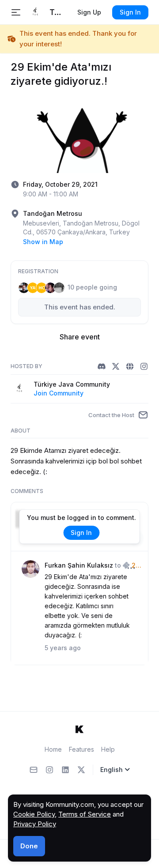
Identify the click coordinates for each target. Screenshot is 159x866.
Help (108, 749)
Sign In (130, 12)
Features (81, 749)
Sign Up (89, 12)
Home (53, 749)
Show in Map (43, 241)
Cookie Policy (34, 814)
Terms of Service (84, 814)
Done (29, 846)
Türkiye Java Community (72, 384)
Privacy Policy (34, 824)
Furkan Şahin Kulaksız (79, 565)
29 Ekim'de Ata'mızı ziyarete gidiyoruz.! (134, 565)
